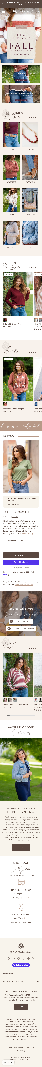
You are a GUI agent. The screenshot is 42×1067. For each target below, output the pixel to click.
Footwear (30, 182)
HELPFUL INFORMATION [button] (21, 982)
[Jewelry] (30, 134)
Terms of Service (19, 1047)
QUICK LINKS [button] (21, 974)
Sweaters (11, 182)
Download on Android (24, 628)
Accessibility (21, 1051)
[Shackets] (11, 233)
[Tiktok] (23, 958)
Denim (11, 149)
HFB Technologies (23, 1059)
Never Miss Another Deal (24, 584)
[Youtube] (14, 958)
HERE (26, 894)
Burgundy (5, 320)
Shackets (11, 248)
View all (34, 118)
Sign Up (21, 1006)
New (11, 349)
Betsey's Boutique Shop (22, 1057)
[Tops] (11, 200)
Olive (36, 320)
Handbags (30, 215)
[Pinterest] (28, 958)
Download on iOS (23, 621)
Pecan (36, 700)
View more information (28, 582)
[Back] (3, 3)
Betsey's (10, 645)
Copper (5, 404)
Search (10, 1047)
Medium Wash (36, 404)
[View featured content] (21, 31)
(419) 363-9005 (24, 898)
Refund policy (30, 1047)
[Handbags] (30, 200)
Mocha (10, 700)
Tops (11, 215)
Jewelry (30, 149)
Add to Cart (21, 555)
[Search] (33, 11)
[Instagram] (18, 958)
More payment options (21, 568)
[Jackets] (30, 233)
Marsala (5, 700)
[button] (6, 547)
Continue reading (26, 534)
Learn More (21, 847)
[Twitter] (33, 958)
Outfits (12, 265)
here (15, 1039)
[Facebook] (9, 958)
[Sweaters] (11, 167)
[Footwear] (30, 167)
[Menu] (3, 11)
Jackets (30, 248)
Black (15, 700)
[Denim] (11, 134)
